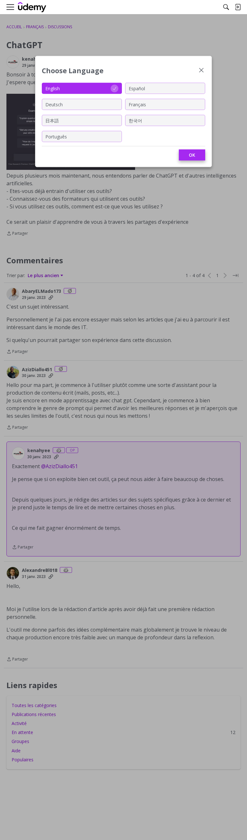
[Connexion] (237, 7)
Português (56, 136)
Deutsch (54, 104)
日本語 (52, 120)
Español (137, 88)
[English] (32, 7)
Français (137, 104)
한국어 (135, 120)
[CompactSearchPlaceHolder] (226, 7)
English (52, 88)
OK (192, 155)
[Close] (201, 70)
